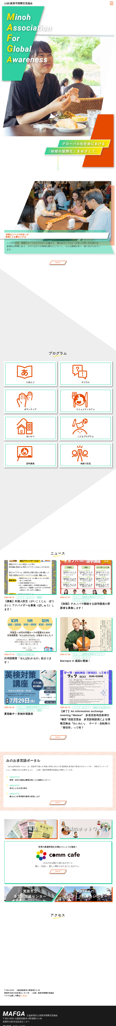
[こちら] (23, 996)
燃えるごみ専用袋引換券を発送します (25, 796)
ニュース (58, 553)
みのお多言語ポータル (23, 760)
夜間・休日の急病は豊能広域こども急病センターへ (30, 780)
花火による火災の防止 (18, 788)
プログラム (58, 353)
